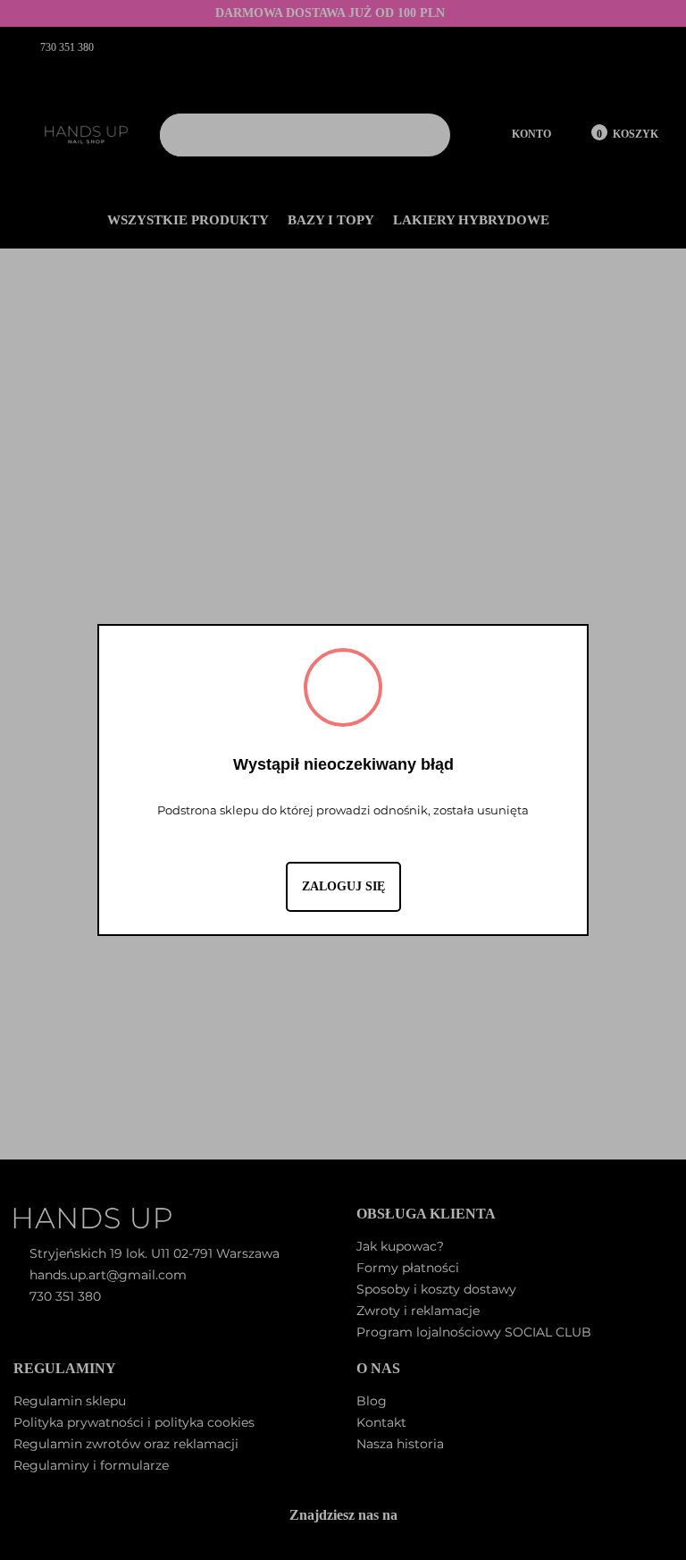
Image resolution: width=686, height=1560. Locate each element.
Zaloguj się (343, 886)
